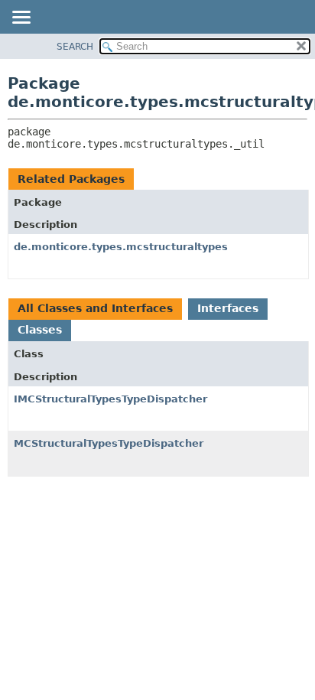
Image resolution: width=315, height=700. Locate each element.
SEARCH (75, 46)
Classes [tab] (40, 330)
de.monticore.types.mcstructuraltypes (121, 246)
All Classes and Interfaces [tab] (95, 308)
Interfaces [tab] (227, 308)
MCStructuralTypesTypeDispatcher (108, 443)
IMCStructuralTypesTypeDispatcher (110, 399)
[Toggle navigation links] (21, 18)
